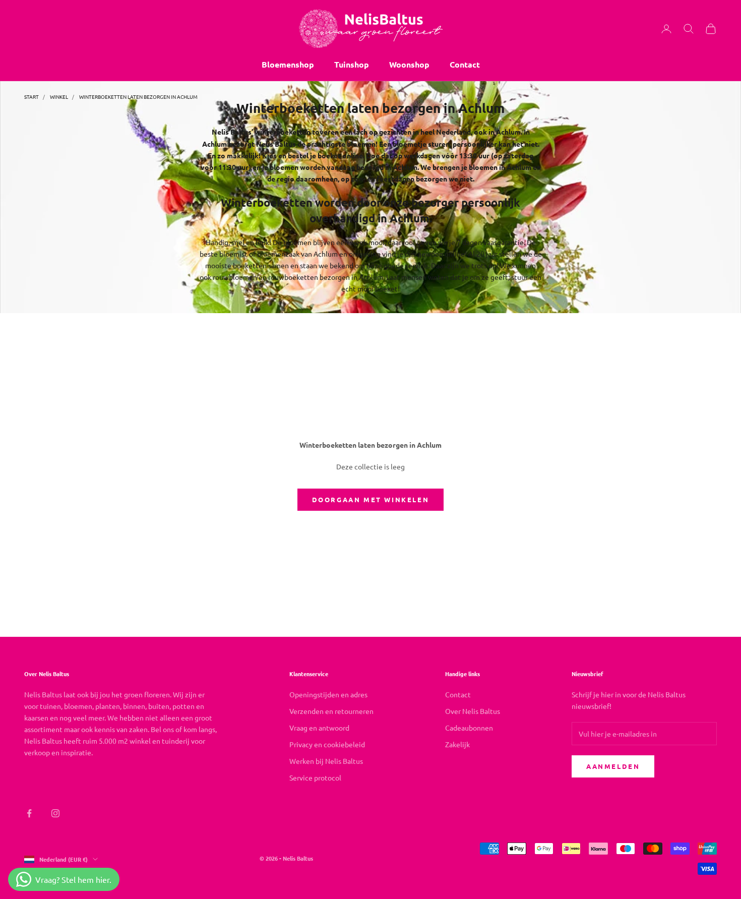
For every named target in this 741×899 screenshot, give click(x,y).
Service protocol (315, 777)
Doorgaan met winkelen (370, 499)
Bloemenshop (288, 64)
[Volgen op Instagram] (55, 813)
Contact (465, 64)
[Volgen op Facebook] (29, 813)
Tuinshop (351, 64)
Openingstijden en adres (328, 694)
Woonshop (409, 64)
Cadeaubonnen (469, 727)
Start (31, 96)
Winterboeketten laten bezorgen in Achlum (138, 96)
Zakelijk (457, 744)
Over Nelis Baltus (472, 710)
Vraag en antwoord (319, 727)
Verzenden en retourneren (331, 710)
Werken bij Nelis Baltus (326, 760)
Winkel (59, 96)
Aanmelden (613, 766)
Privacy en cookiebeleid (327, 744)
